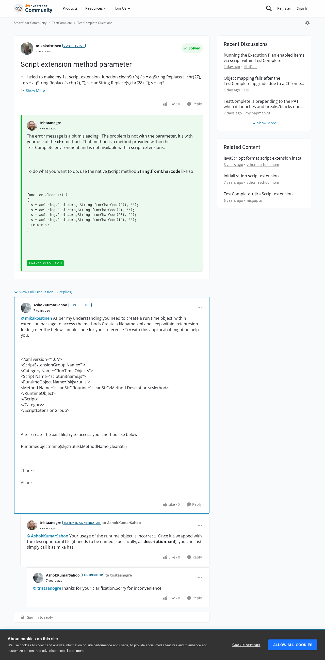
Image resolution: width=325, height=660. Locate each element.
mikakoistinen (48, 45)
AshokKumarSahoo (50, 304)
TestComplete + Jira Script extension (258, 194)
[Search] (269, 8)
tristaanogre (50, 122)
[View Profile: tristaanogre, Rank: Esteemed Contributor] (32, 525)
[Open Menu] (307, 22)
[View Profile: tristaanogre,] (32, 126)
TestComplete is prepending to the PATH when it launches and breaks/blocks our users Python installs (263, 104)
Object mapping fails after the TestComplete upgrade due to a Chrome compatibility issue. (262, 81)
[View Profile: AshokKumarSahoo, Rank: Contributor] (26, 308)
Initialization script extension (251, 176)
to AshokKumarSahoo (121, 522)
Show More (35, 90)
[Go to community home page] (33, 8)
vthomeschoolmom (263, 164)
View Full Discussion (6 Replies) (45, 292)
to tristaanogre (118, 575)
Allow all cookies (292, 645)
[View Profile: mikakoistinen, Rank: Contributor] (27, 48)
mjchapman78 (258, 113)
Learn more (75, 651)
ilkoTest (250, 66)
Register (284, 8)
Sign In (302, 8)
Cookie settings (246, 645)
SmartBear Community (30, 23)
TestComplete (62, 23)
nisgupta (254, 200)
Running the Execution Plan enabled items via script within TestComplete (264, 58)
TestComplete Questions (94, 23)
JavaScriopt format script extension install (263, 158)
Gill (246, 90)
